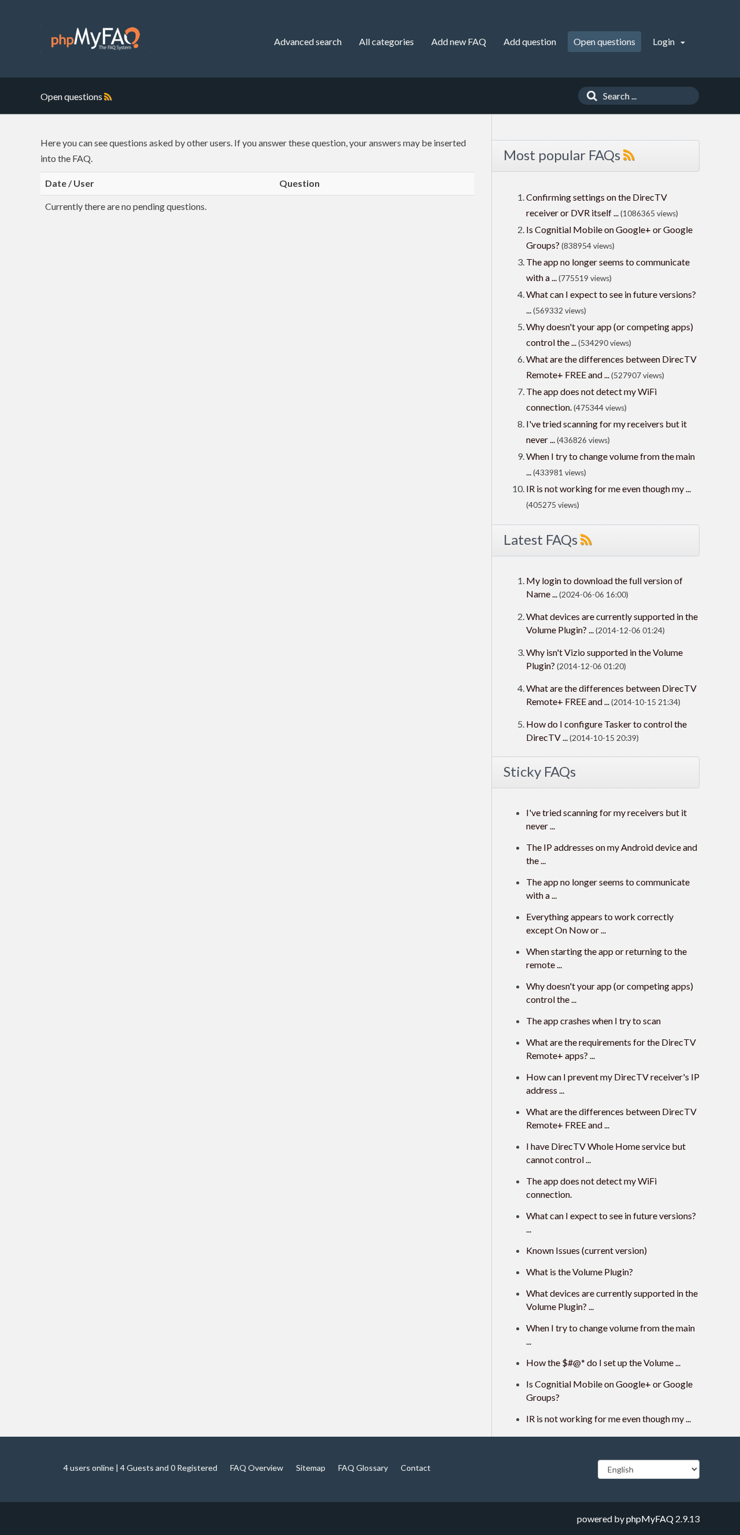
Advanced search (308, 41)
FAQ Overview (256, 1468)
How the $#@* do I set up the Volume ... (603, 1362)
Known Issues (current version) (586, 1250)
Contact (416, 1468)
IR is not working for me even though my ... (608, 488)
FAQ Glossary (363, 1468)
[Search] (589, 96)
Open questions (604, 41)
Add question (530, 41)
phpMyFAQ (650, 1518)
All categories (386, 41)
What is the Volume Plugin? (579, 1271)
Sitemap (310, 1468)
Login (664, 41)
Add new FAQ (458, 41)
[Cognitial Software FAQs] (95, 38)
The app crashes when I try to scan (593, 1020)
